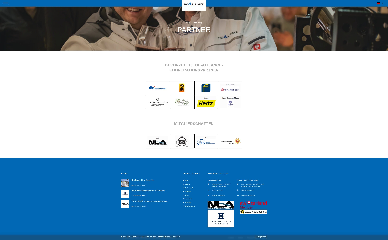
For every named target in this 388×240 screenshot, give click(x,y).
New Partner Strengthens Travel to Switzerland (148, 191)
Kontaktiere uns (190, 206)
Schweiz (187, 184)
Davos (187, 195)
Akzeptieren (261, 237)
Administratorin (136, 185)
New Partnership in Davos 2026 (143, 180)
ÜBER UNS (197, 23)
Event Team (188, 199)
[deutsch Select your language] (380, 3)
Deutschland (189, 188)
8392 (144, 195)
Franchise (188, 202)
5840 (144, 185)
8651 (144, 206)
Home (188, 23)
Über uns (188, 191)
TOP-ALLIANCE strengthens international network (150, 201)
